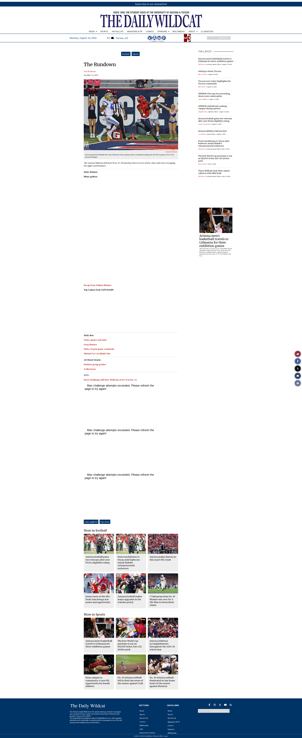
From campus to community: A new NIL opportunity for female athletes (98, 682)
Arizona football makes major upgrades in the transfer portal (130, 599)
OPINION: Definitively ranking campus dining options (212, 107)
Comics (150, 31)
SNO (161, 736)
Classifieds (207, 31)
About (192, 31)
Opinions (162, 31)
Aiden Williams (203, 99)
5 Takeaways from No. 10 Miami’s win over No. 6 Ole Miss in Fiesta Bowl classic (162, 600)
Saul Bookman (90, 71)
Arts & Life (117, 31)
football (126, 53)
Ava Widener (202, 134)
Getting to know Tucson (209, 71)
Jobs (141, 729)
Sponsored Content (147, 733)
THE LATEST (205, 51)
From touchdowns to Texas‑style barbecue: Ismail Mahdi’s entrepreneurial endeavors (213, 143)
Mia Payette (202, 87)
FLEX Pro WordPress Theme (149, 736)
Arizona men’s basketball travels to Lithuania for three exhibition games (215, 60)
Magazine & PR (134, 31)
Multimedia (179, 31)
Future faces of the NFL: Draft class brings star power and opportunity (98, 599)
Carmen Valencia (171, 152)
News (92, 31)
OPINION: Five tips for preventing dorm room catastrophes (214, 94)
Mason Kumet (202, 164)
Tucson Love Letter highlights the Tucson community (214, 82)
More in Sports (94, 614)
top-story (105, 521)
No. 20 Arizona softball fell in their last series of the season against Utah (130, 680)
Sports (104, 31)
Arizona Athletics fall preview (212, 131)
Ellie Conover (202, 74)
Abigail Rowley (202, 112)
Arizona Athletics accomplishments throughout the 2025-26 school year (162, 645)
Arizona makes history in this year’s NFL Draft (163, 558)
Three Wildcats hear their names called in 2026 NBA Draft (214, 172)
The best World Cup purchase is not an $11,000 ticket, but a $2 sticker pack (215, 158)
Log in (166, 736)
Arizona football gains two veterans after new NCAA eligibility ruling (215, 119)
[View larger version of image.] (131, 114)
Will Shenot (202, 64)
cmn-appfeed (91, 521)
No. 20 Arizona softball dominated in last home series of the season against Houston (162, 682)
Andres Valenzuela (204, 124)
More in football (95, 530)
